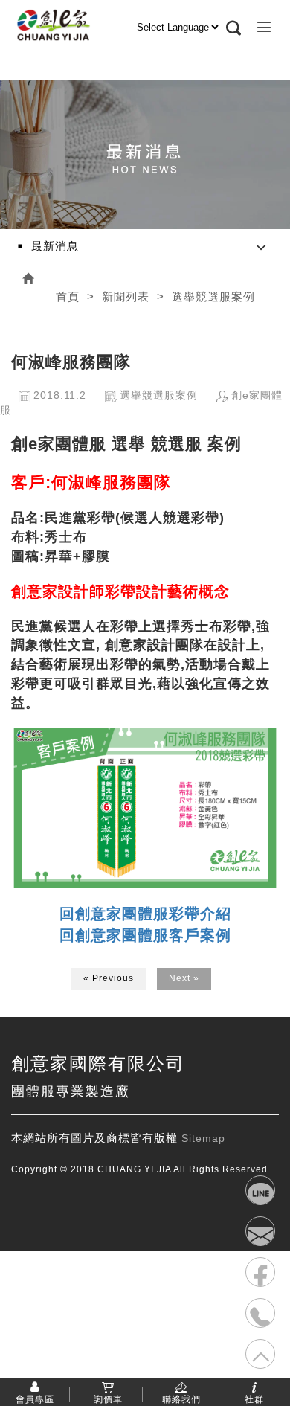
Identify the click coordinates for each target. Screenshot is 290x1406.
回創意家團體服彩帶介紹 (145, 913)
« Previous (108, 978)
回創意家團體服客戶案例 (145, 935)
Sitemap (203, 1138)
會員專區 (35, 1398)
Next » (184, 978)
